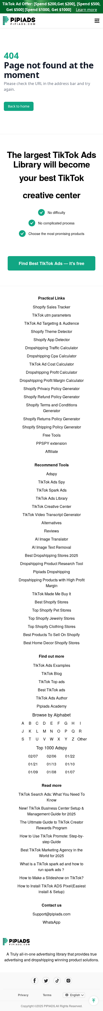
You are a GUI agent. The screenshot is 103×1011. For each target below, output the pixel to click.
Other (80, 739)
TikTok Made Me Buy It (51, 593)
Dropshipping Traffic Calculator (51, 347)
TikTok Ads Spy (51, 482)
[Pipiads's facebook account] (34, 980)
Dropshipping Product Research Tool (51, 563)
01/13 (51, 764)
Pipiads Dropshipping (51, 571)
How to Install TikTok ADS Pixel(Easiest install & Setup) (51, 888)
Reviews (51, 531)
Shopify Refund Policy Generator (52, 396)
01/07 (70, 772)
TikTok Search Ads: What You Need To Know (51, 797)
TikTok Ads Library (52, 498)
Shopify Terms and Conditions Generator (51, 407)
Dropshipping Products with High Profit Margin (52, 582)
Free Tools (52, 435)
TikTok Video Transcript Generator (52, 514)
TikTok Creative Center (51, 506)
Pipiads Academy (52, 706)
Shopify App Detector (52, 339)
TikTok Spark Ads (51, 490)
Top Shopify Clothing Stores (51, 626)
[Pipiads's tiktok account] (57, 980)
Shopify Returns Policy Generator (51, 418)
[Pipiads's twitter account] (46, 980)
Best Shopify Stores (51, 602)
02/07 (33, 756)
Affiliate (51, 451)
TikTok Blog (51, 673)
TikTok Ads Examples (51, 665)
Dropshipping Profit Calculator (51, 372)
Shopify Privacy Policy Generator (51, 388)
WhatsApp (51, 922)
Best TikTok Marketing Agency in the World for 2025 (52, 852)
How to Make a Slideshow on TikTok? (51, 877)
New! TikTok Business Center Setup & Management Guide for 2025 (51, 811)
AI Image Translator (51, 539)
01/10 (70, 764)
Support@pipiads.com (51, 914)
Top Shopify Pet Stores (51, 610)
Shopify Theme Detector (51, 331)
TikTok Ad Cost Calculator (51, 364)
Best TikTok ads (51, 689)
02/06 (51, 756)
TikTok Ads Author (51, 698)
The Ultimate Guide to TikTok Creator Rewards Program (51, 824)
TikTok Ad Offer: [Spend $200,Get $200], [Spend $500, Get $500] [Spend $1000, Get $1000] (51, 6)
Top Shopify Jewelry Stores (51, 618)
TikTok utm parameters (51, 315)
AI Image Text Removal (51, 547)
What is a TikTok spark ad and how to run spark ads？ (51, 866)
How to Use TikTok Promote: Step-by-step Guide (52, 838)
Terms (47, 995)
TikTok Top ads (52, 681)
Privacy (23, 995)
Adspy (51, 473)
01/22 (70, 756)
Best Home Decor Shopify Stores (51, 642)
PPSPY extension (51, 443)
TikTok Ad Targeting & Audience (51, 323)
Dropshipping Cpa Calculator (51, 356)
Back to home (18, 106)
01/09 (33, 772)
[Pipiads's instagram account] (68, 980)
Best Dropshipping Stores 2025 (51, 555)
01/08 (51, 772)
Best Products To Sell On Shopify (51, 634)
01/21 (33, 764)
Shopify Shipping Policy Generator (51, 427)
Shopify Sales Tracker (51, 307)
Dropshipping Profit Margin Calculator (52, 380)
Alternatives (51, 522)
